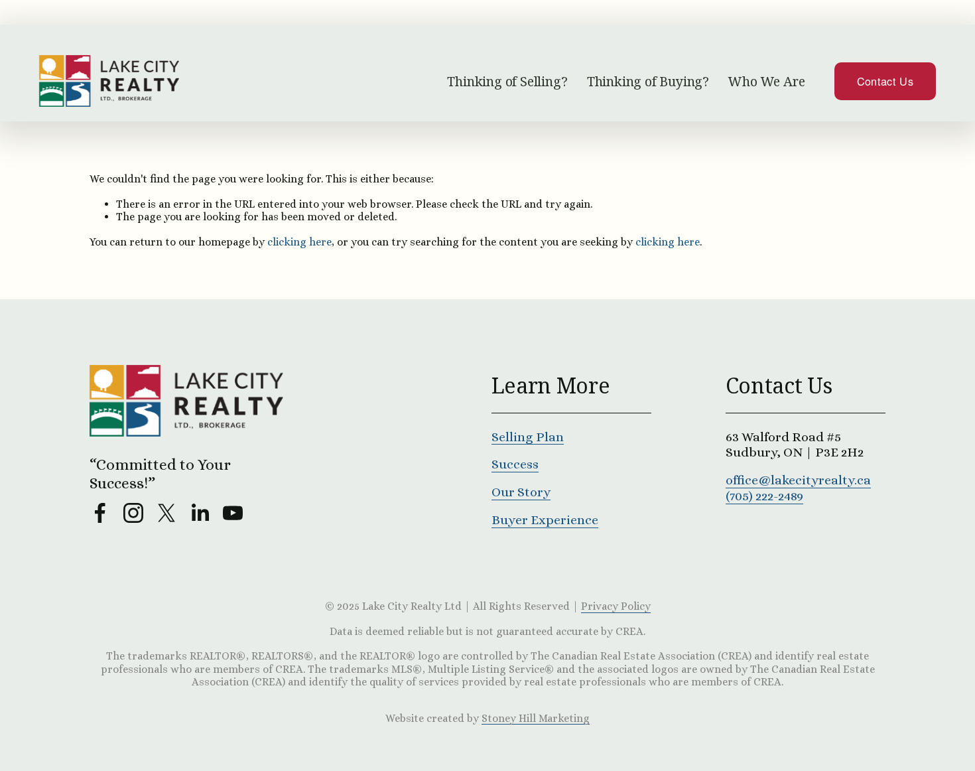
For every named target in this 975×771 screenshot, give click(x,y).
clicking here (299, 242)
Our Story (521, 492)
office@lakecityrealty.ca (798, 480)
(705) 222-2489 (764, 496)
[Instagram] (133, 513)
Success (515, 464)
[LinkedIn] (199, 513)
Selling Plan (527, 437)
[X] (166, 513)
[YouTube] (232, 513)
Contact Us (885, 81)
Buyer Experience (544, 519)
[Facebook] (100, 513)
